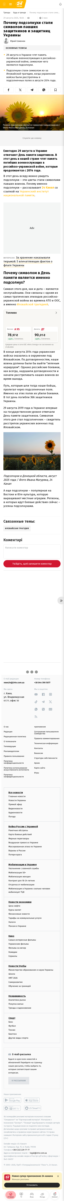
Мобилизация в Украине (22, 864)
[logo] (19, 4)
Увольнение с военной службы (23, 868)
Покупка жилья (15, 1004)
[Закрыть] (58, 1176)
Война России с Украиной (23, 826)
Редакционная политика (15, 737)
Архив (37, 763)
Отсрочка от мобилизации (21, 884)
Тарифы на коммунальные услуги (25, 918)
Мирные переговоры (18, 838)
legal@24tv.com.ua (38, 1153)
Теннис (11, 1030)
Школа (11, 974)
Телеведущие (10, 746)
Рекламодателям (11, 751)
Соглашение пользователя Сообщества (46, 733)
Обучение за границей (19, 986)
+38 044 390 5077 (42, 682)
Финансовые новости (19, 914)
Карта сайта (39, 768)
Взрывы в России (16, 850)
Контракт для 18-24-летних (21, 880)
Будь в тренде (19, 13)
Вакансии (38, 753)
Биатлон (12, 1034)
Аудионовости (15, 812)
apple (33, 1100)
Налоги (12, 922)
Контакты (38, 748)
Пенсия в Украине (17, 926)
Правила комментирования (46, 739)
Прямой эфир (15, 804)
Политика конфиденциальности (14, 762)
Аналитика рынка (17, 1000)
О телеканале (10, 742)
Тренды (7, 13)
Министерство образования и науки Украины (30, 970)
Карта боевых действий (20, 834)
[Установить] (32, 1181)
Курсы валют (14, 910)
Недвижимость (17, 996)
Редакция (8, 732)
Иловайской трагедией (32, 304)
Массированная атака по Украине (25, 846)
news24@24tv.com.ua (14, 682)
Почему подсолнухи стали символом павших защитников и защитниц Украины (45, 13)
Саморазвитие (15, 982)
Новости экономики (19, 902)
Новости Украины (17, 800)
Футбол (12, 1026)
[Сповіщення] (60, 4)
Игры (36, 773)
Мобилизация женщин (19, 876)
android (12, 1100)
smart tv (12, 1108)
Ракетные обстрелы (18, 830)
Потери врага (15, 854)
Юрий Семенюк (17, 41)
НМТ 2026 (13, 978)
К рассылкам (19, 1081)
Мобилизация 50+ (17, 872)
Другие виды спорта (18, 1038)
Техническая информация (46, 743)
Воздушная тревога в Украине (23, 842)
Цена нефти (14, 906)
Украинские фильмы (18, 944)
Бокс (10, 1022)
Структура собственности (45, 758)
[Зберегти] (55, 90)
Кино (11, 936)
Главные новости (17, 796)
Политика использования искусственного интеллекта (16, 769)
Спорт (11, 1018)
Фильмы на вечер (17, 948)
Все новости (15, 792)
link (36, 694)
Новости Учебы (17, 966)
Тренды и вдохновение (19, 1008)
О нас (6, 727)
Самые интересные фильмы (22, 940)
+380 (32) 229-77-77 (21, 1150)
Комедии (12, 952)
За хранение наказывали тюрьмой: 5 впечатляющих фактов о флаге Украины (27, 261)
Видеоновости (15, 808)
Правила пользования (14, 756)
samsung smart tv (33, 1108)
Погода (11, 816)
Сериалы (12, 956)
